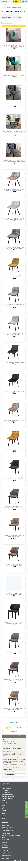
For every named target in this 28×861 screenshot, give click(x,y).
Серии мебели (5, 845)
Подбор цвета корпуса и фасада (9, 853)
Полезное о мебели (6, 848)
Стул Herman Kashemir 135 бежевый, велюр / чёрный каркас (14, 536)
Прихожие (4, 810)
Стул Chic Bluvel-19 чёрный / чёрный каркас (14, 392)
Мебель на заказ (5, 839)
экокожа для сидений (16, 765)
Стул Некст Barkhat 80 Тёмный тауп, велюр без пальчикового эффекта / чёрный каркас (14, 104)
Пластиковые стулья (6, 17)
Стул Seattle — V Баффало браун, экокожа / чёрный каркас (14, 623)
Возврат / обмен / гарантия (7, 827)
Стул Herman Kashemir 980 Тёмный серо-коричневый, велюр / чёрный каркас (14, 478)
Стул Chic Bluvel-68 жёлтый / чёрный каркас (14, 450)
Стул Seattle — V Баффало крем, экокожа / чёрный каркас (14, 594)
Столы (3, 811)
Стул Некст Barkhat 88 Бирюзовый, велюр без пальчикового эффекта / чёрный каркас (14, 46)
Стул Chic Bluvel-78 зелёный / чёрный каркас (14, 363)
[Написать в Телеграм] (23, 1)
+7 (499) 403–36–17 (7, 790)
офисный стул (14, 764)
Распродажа (7, 4)
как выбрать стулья (14, 761)
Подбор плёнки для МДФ (7, 852)
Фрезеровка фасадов (6, 855)
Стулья (3, 813)
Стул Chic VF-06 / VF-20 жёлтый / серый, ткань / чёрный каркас (14, 276)
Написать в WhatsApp (8, 796)
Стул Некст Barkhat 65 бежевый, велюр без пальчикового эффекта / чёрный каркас (14, 132)
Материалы (4, 842)
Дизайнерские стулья (17, 17)
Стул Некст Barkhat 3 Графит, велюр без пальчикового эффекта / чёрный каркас (14, 161)
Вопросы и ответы (5, 825)
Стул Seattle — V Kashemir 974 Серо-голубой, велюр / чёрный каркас (14, 651)
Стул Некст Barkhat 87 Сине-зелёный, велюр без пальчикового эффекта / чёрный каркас (14, 75)
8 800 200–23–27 (7, 788)
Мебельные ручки (5, 858)
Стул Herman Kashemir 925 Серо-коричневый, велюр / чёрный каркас (14, 507)
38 (20, 727)
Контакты (4, 832)
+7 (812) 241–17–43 (7, 792)
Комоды (20, 4)
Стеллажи (4, 816)
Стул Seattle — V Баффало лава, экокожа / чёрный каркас (14, 565)
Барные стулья (5, 14)
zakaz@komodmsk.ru (8, 794)
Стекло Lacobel (5, 847)
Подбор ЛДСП (5, 850)
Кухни (3, 803)
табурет (9, 764)
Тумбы (3, 807)
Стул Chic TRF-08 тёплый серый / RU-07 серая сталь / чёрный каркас (14, 248)
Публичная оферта (6, 833)
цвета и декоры (16, 767)
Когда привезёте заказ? (9, 771)
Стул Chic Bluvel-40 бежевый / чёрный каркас (14, 421)
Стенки (3, 818)
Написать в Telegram (8, 798)
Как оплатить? (5, 828)
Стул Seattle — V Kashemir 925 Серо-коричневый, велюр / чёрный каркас (14, 680)
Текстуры (4, 844)
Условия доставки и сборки (7, 830)
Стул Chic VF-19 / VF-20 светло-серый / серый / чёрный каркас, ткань (14, 305)
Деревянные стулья (15, 14)
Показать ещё (14, 722)
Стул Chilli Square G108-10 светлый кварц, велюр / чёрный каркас (14, 190)
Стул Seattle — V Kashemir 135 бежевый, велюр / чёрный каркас (14, 709)
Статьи (3, 840)
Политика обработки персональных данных (11, 835)
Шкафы (3, 815)
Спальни (3, 820)
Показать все (14, 731)
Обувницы (4, 808)
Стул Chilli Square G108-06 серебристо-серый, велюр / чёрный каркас (14, 219)
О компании (4, 824)
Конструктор (14, 4)
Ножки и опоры (5, 856)
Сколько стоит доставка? (10, 774)
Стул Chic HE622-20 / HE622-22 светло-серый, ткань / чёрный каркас (14, 334)
